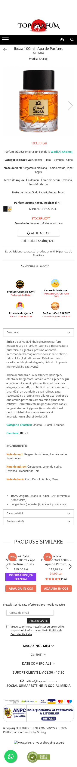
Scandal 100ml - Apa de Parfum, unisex (21, 562)
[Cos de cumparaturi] (62, 39)
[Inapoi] (3, 50)
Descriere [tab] (12, 332)
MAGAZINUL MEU (37, 646)
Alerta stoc (40, 233)
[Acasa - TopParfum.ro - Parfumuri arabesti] (38, 25)
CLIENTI (37, 654)
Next (70, 105)
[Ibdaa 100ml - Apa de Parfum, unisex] (38, 101)
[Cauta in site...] (72, 39)
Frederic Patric (21, 556)
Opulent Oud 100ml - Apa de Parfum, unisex (56, 562)
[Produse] (6, 41)
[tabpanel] (38, 101)
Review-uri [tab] (15, 521)
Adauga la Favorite (36, 266)
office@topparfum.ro (41, 681)
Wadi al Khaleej (38, 59)
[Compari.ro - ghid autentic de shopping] (38, 757)
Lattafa (56, 556)
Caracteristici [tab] (15, 513)
